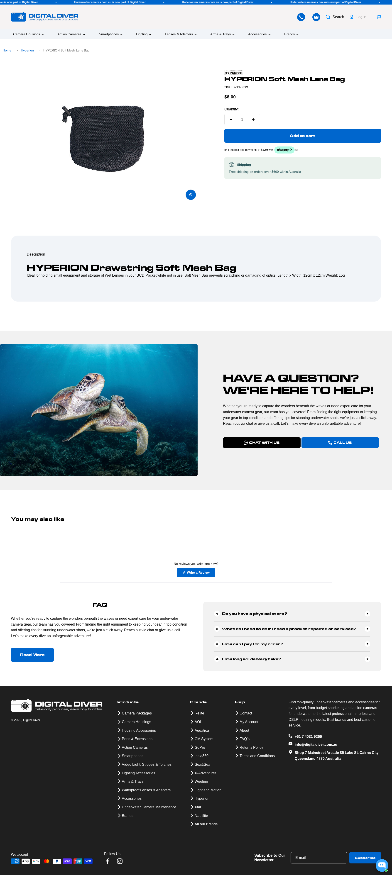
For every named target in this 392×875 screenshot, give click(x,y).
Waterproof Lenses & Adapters (146, 790)
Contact (246, 713)
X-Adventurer (205, 773)
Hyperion (27, 50)
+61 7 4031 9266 (308, 737)
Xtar (198, 807)
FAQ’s (245, 739)
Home (7, 50)
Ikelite (199, 713)
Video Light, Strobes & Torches (147, 764)
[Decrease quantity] (231, 119)
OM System (204, 739)
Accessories (257, 34)
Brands (289, 34)
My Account (249, 722)
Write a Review (200, 573)
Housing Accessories (139, 730)
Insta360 (201, 756)
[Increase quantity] (253, 119)
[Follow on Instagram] (119, 861)
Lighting (141, 34)
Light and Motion (208, 790)
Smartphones (109, 34)
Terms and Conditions (257, 756)
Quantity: (231, 109)
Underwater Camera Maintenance (149, 807)
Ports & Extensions (137, 739)
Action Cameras (69, 34)
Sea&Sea (202, 764)
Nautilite (201, 816)
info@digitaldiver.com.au (316, 744)
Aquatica (202, 730)
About (244, 730)
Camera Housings (26, 34)
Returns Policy (251, 747)
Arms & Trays (220, 34)
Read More (32, 654)
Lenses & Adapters (179, 34)
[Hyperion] (302, 73)
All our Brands (206, 824)
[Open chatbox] (382, 865)
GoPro (200, 747)
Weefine (201, 781)
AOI (198, 722)
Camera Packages (137, 713)
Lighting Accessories (138, 773)
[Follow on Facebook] (107, 861)
